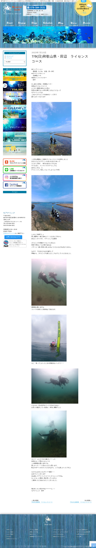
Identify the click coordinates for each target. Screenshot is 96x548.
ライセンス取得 (34, 529)
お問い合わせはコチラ (13, 237)
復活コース (33, 534)
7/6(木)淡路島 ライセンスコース (41, 502)
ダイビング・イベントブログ (60, 532)
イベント (9, 58)
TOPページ (9, 529)
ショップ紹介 (35, 25)
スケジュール (35, 14)
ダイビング (9, 56)
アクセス (86, 25)
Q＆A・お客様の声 (73, 25)
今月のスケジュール (9, 233)
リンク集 (79, 536)
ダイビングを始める (9, 25)
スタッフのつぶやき (58, 534)
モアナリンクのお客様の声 (83, 532)
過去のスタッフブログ (59, 536)
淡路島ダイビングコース (36, 536)
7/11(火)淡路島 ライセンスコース (81, 502)
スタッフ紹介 (10, 534)
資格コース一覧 (34, 532)
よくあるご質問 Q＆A (82, 529)
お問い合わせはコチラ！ (83, 534)
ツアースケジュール (48, 25)
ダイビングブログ (61, 25)
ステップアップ (22, 25)
